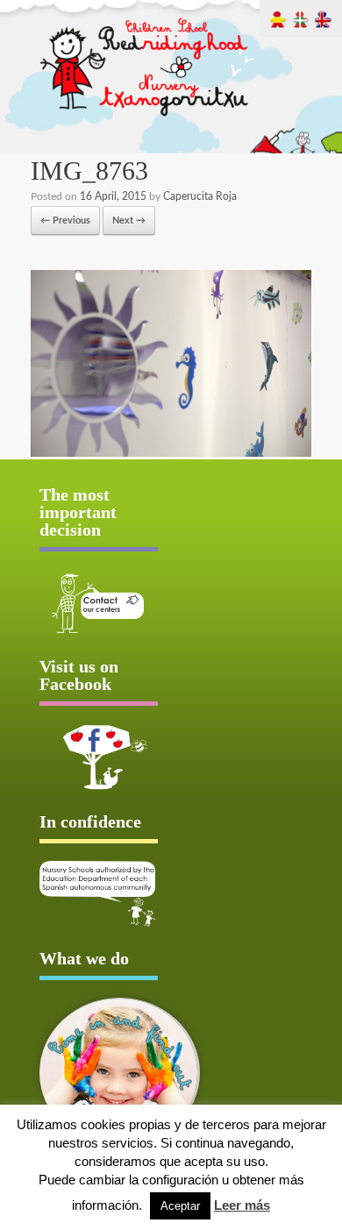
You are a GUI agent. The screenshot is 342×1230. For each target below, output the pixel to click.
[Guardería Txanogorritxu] (145, 118)
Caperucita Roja (200, 196)
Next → (129, 220)
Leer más (242, 1205)
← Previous (65, 220)
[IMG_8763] (171, 453)
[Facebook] (98, 756)
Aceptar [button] (180, 1205)
